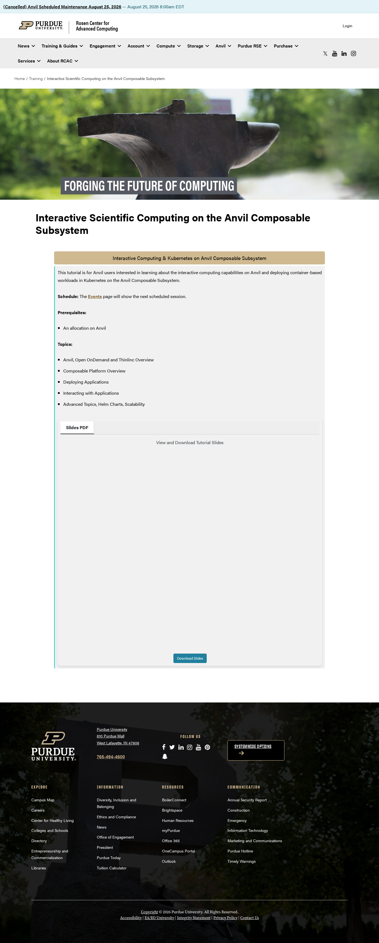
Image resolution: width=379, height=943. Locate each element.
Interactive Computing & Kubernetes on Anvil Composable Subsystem (189, 257)
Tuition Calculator (112, 868)
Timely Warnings (242, 861)
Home (19, 78)
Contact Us (249, 918)
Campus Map (42, 799)
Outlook (169, 861)
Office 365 (171, 840)
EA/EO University (159, 918)
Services (26, 60)
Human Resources (178, 820)
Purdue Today (109, 857)
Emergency (237, 820)
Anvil (221, 45)
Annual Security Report (247, 799)
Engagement (102, 45)
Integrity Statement (194, 918)
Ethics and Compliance (116, 816)
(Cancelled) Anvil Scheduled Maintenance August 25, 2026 (62, 6)
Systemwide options (253, 746)
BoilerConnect (174, 799)
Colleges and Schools (49, 830)
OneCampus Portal (178, 851)
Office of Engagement (115, 837)
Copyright (149, 912)
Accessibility (131, 918)
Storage (195, 45)
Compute (165, 45)
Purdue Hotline (240, 851)
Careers (38, 810)
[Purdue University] (44, 27)
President (105, 847)
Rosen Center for (97, 25)
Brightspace (172, 810)
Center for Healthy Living (52, 820)
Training (36, 78)
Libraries (38, 868)
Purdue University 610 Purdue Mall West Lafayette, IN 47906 (118, 736)
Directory (39, 840)
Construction (239, 810)
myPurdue (171, 830)
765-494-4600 (111, 756)
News (23, 45)
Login (347, 25)
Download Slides (190, 658)
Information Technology (248, 830)
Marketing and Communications (255, 840)
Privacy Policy (225, 918)
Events (95, 296)
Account (136, 45)
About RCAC (59, 60)
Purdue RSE (250, 45)
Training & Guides (59, 45)
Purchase (283, 45)
